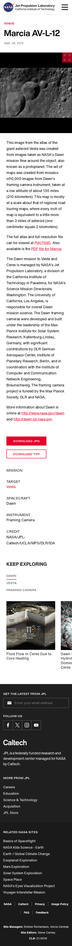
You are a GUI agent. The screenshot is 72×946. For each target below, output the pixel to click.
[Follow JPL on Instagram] (27, 725)
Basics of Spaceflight (19, 841)
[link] (36, 93)
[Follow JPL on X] (17, 725)
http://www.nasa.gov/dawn (42, 413)
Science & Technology (20, 799)
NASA (8, 904)
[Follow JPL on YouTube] (36, 725)
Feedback (42, 912)
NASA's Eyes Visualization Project (29, 885)
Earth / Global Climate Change (26, 853)
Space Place (12, 879)
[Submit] (8, 702)
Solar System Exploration (22, 873)
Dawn (11, 576)
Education (11, 793)
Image (9, 23)
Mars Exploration (16, 866)
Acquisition (11, 806)
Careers (9, 787)
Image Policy (59, 904)
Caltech (23, 904)
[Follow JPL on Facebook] (8, 725)
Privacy (40, 904)
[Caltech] (15, 742)
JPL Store (10, 812)
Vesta (11, 486)
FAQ (26, 912)
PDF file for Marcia (46, 248)
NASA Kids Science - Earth (23, 847)
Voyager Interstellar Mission (24, 892)
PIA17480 (42, 242)
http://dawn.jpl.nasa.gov (32, 419)
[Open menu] (64, 7)
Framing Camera (21, 590)
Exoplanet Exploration (20, 860)
